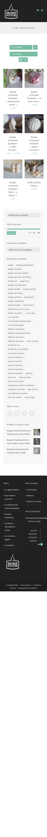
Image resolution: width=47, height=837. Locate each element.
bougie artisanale (14, 269)
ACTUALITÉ (33, 537)
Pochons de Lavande (16, 381)
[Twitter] (17, 413)
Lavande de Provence (16, 353)
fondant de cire (14, 345)
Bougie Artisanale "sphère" (18, 273)
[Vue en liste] (25, 59)
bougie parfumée (14, 297)
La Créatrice (9, 545)
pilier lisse (12, 377)
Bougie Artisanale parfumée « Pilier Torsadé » (13, 143)
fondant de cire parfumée (18, 349)
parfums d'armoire (15, 365)
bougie (10, 265)
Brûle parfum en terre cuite (18, 309)
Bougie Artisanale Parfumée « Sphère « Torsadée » (34, 143)
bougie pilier (29, 297)
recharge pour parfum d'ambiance (21, 385)
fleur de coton (32, 341)
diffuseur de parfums (16, 341)
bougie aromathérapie (24, 265)
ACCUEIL (34, 530)
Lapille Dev (33, 588)
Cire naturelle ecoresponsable (19, 321)
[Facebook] (10, 413)
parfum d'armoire (15, 361)
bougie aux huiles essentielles (19, 277)
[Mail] (32, 413)
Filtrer (11, 233)
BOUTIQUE (33, 534)
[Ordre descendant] (35, 47)
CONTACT (33, 541)
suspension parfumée (16, 389)
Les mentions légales (10, 538)
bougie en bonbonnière (17, 285)
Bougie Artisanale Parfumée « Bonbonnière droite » (13, 98)
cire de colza (30, 313)
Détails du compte (34, 501)
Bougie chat (12, 281)
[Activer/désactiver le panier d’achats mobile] (38, 10)
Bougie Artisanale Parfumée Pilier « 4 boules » (13, 189)
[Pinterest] (24, 413)
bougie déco (24, 281)
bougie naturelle (29, 289)
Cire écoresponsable (16, 325)
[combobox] (23, 249)
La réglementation (12, 490)
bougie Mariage (14, 289)
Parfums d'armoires (15, 369)
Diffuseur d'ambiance (16, 329)
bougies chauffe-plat (16, 301)
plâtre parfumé (25, 377)
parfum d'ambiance (15, 357)
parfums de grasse (15, 373)
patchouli (29, 373)
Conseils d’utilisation (9, 516)
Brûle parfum (29, 305)
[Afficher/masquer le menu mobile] (42, 10)
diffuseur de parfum (16, 337)
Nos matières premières (10, 497)
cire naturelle (13, 317)
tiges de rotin (33, 389)
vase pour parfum (15, 397)
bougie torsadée (14, 305)
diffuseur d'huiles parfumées (19, 333)
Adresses (30, 495)
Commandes (32, 490)
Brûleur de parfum (15, 313)
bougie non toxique (15, 293)
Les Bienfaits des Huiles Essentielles (12, 506)
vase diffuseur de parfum (17, 393)
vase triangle (30, 397)
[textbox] (23, 249)
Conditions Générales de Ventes (10, 526)
